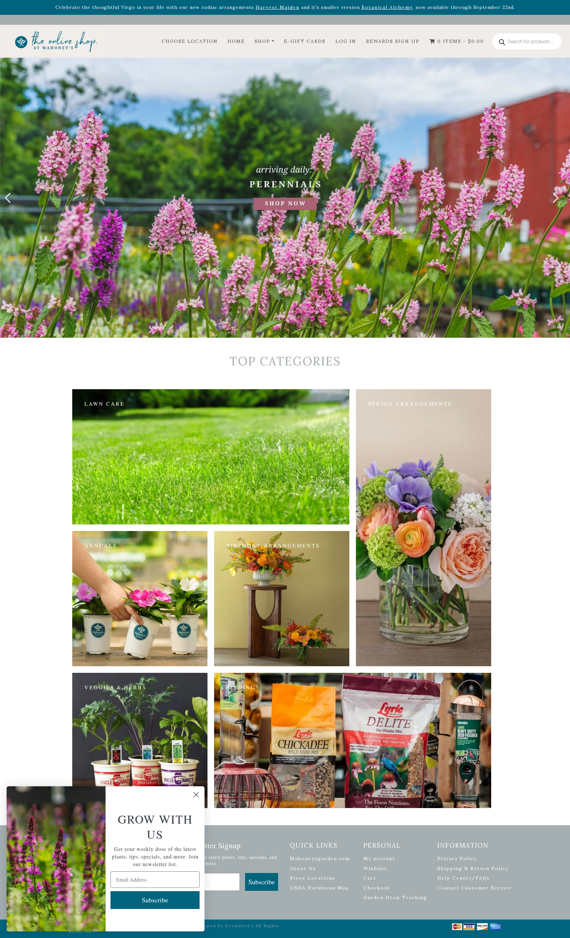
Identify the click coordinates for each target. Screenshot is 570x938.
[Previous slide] (8, 198)
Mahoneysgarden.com (320, 858)
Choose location (190, 41)
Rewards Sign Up (393, 41)
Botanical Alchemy (387, 7)
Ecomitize (237, 925)
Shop (262, 41)
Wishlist (375, 868)
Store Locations (312, 878)
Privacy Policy (457, 858)
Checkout (377, 888)
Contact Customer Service (474, 888)
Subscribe (261, 881)
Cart (370, 878)
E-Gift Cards (305, 41)
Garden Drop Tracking (395, 897)
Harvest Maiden (278, 7)
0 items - (459, 41)
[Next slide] (555, 198)
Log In (345, 41)
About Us (303, 868)
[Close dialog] (196, 794)
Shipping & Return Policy (473, 868)
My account (379, 858)
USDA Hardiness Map (319, 888)
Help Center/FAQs (463, 878)
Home (236, 41)
